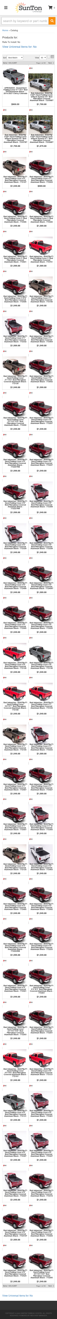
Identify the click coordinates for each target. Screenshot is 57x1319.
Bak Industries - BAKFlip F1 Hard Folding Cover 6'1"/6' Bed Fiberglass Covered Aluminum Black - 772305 (42, 826)
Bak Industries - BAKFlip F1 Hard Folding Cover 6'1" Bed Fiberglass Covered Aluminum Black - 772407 (15, 787)
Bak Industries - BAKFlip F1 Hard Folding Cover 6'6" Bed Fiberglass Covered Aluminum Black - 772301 (42, 1113)
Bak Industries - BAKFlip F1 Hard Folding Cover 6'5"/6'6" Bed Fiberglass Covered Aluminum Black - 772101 (15, 1072)
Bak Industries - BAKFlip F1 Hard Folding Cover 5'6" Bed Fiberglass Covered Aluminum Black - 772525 (42, 625)
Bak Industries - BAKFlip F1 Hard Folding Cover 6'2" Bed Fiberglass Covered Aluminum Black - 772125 (15, 866)
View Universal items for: (17, 1295)
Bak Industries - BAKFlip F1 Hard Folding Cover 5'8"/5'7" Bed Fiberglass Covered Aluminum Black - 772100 (15, 706)
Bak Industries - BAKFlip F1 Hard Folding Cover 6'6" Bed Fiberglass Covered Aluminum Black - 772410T (15, 1233)
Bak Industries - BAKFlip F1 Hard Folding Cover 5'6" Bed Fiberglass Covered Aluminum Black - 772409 (15, 585)
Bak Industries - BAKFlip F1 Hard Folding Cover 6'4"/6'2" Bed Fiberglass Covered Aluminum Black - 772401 (42, 989)
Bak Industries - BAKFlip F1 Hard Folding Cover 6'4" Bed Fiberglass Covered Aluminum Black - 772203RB (15, 947)
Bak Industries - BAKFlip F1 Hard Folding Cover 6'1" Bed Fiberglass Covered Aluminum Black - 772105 (15, 747)
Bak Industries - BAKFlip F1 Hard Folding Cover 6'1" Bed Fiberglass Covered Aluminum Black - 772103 (42, 705)
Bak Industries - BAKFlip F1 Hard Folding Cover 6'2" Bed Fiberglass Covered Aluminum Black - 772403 (42, 866)
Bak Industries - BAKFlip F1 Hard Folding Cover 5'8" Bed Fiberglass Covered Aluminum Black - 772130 (42, 665)
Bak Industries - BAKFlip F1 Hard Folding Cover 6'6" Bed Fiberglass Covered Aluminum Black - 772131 (15, 1113)
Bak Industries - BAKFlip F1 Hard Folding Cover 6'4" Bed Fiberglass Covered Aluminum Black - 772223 (42, 946)
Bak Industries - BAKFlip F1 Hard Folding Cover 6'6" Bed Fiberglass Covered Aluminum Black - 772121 (42, 1071)
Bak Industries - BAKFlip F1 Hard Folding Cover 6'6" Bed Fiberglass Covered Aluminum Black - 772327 (42, 1153)
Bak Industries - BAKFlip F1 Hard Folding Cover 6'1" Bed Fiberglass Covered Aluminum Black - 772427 (42, 787)
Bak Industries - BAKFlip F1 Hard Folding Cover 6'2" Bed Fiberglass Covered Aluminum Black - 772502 (42, 906)
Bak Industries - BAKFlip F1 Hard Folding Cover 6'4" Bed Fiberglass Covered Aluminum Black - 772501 (15, 988)
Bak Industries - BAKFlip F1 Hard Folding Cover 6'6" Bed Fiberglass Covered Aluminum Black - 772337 (15, 1193)
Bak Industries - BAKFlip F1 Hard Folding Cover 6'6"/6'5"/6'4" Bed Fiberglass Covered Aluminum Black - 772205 (42, 1273)
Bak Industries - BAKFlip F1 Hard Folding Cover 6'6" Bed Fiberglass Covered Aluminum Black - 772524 (15, 1273)
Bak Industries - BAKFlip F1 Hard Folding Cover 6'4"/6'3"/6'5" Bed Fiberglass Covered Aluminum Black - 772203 (15, 1030)
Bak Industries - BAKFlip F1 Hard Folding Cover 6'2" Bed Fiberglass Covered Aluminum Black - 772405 (15, 906)
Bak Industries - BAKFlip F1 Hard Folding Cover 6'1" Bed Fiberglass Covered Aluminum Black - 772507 (15, 826)
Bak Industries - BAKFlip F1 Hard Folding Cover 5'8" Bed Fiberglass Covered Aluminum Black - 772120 (15, 665)
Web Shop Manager (38, 1315)
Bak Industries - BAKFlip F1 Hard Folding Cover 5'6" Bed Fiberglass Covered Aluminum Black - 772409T (42, 585)
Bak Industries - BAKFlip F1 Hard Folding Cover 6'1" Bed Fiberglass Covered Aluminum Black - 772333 (42, 747)
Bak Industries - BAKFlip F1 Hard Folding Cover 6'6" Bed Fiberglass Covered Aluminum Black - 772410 (42, 1193)
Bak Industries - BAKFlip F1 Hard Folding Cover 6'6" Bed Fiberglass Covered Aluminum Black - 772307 (15, 1153)
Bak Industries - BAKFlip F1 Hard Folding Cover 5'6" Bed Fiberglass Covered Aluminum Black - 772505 (15, 625)
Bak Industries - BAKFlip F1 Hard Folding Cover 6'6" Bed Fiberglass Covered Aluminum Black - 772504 (42, 1233)
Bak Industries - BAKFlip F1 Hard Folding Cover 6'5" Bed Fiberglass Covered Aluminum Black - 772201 (42, 1030)
